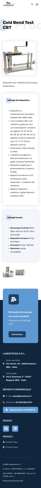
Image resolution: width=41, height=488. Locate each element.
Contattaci (17, 334)
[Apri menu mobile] (37, 4)
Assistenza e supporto (22, 410)
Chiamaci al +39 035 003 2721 (20, 322)
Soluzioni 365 (18, 481)
